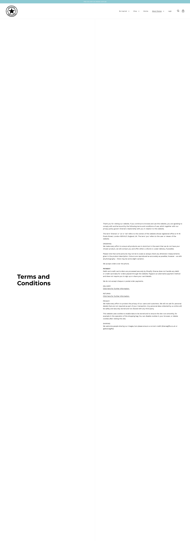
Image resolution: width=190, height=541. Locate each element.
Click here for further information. (116, 289)
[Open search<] (178, 11)
